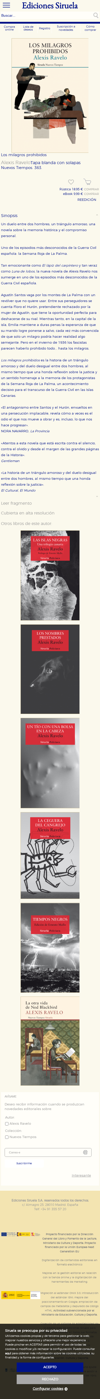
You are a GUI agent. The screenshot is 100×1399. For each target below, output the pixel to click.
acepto (50, 1367)
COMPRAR (91, 189)
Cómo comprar (90, 28)
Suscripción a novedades (66, 28)
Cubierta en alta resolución (28, 513)
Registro (44, 28)
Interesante (81, 1175)
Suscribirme (24, 1163)
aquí (8, 1353)
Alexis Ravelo (16, 163)
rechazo (50, 1379)
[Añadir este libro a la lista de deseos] (71, 182)
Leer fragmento (16, 503)
